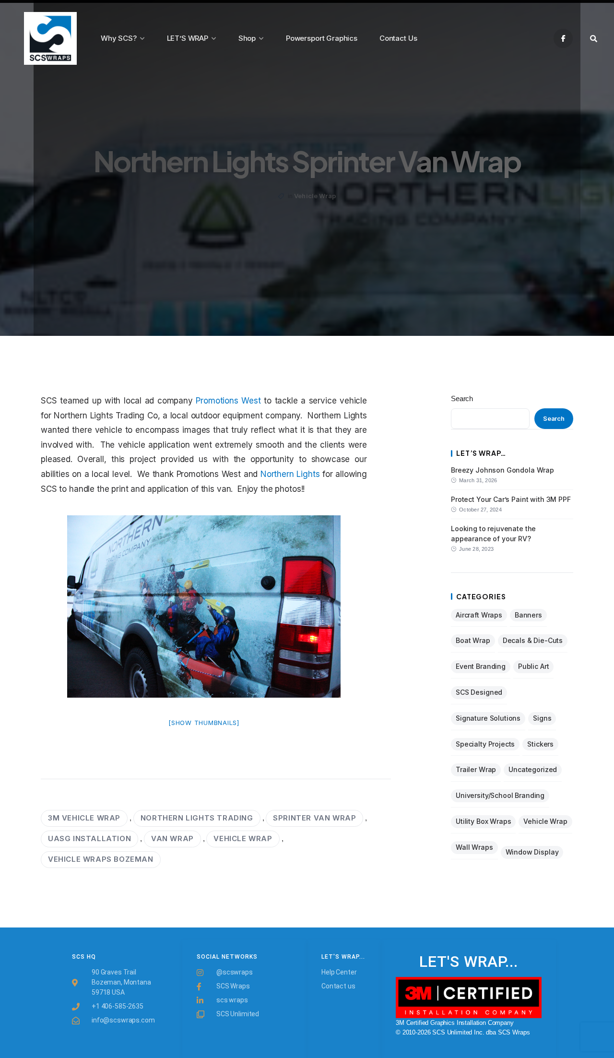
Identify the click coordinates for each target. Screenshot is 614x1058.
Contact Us (398, 38)
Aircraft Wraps (479, 615)
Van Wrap (172, 838)
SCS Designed (479, 692)
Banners (528, 615)
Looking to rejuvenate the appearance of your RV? (493, 533)
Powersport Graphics (321, 38)
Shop (247, 38)
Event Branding (481, 666)
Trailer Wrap (476, 769)
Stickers (540, 744)
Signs (542, 718)
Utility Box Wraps (483, 821)
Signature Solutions (488, 718)
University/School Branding (500, 795)
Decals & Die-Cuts (533, 640)
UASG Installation (89, 838)
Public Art (533, 666)
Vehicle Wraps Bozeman (101, 859)
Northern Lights (290, 474)
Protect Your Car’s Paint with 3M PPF (511, 499)
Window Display (532, 852)
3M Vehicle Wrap (84, 817)
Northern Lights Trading (197, 817)
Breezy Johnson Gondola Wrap (502, 470)
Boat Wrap (473, 640)
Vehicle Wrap (315, 196)
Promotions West (228, 400)
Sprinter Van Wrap (314, 817)
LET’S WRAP (188, 38)
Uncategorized (532, 769)
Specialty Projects (485, 744)
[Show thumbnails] (203, 722)
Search (462, 398)
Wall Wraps (474, 847)
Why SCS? (119, 38)
